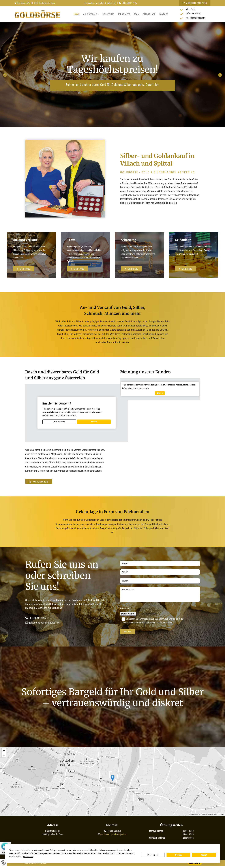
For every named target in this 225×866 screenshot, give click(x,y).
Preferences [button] (28, 857)
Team (136, 14)
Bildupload (124, 608)
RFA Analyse (124, 14)
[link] (91, 14)
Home (76, 14)
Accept (204, 855)
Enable (94, 422)
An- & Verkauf (90, 14)
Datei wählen (128, 613)
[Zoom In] (4, 750)
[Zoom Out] (4, 755)
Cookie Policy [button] (91, 853)
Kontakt (163, 14)
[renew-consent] (3, 862)
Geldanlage (149, 14)
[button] (194, 3)
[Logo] (37, 14)
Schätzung (108, 14)
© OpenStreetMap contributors (211, 814)
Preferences (153, 855)
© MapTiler (194, 814)
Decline (178, 855)
